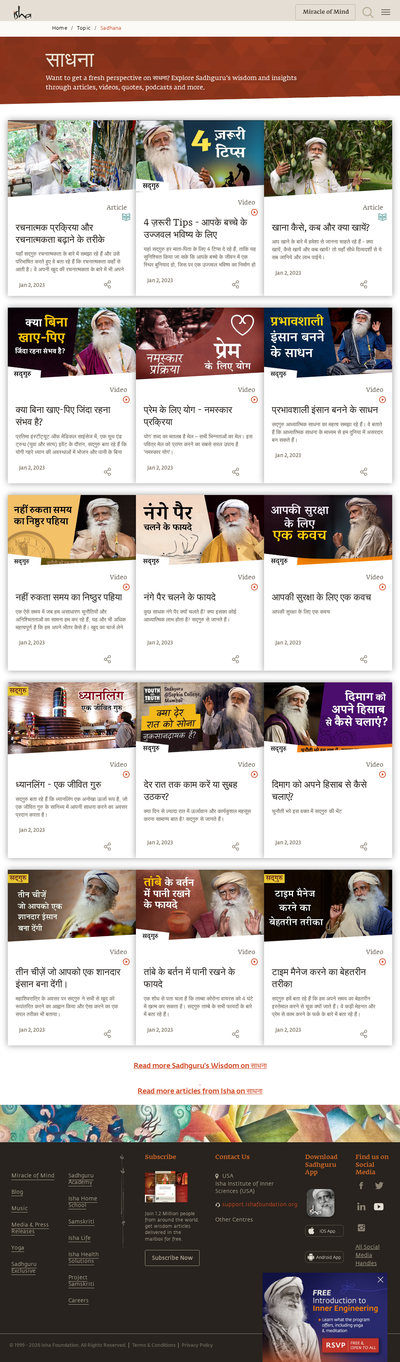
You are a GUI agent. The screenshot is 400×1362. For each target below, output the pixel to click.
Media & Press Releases (30, 1228)
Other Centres (234, 1220)
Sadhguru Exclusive (24, 1267)
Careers (78, 1300)
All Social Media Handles (367, 1255)
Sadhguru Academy (81, 1179)
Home (59, 28)
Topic (84, 28)
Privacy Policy (197, 1345)
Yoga (17, 1248)
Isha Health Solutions (83, 1258)
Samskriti (81, 1222)
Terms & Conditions (154, 1345)
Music (19, 1208)
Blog (17, 1192)
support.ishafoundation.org (259, 1204)
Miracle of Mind (32, 1176)
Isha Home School (82, 1202)
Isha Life (79, 1238)
